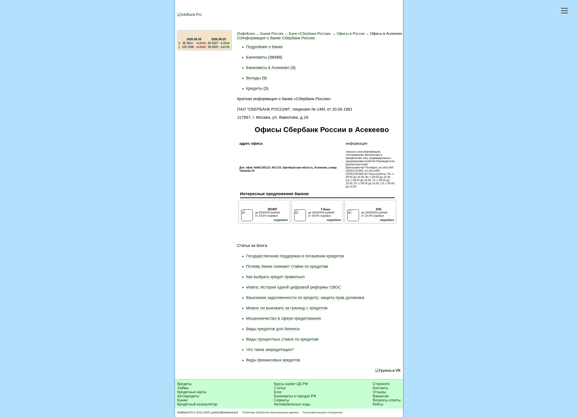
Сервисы (281, 400)
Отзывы (379, 392)
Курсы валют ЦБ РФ (291, 384)
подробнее (281, 220)
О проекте (381, 384)
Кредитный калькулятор (197, 404)
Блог (278, 392)
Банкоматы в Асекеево (267, 67)
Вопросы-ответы (387, 400)
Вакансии (381, 396)
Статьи (280, 388)
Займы (183, 388)
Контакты (380, 388)
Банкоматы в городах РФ (295, 396)
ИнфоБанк (246, 34)
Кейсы (378, 404)
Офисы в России (351, 34)
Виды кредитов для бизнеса (273, 329)
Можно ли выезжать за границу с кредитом (286, 308)
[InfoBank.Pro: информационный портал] (189, 15)
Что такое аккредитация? (270, 349)
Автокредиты (188, 396)
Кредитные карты (192, 392)
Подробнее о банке (264, 47)
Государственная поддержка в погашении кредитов (295, 256)
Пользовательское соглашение (323, 412)
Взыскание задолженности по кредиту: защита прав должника (305, 297)
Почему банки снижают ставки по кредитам (287, 266)
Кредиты (254, 88)
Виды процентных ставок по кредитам (282, 339)
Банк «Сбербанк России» (310, 34)
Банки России (271, 34)
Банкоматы (256, 57)
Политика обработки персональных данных (270, 412)
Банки (182, 400)
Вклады (253, 78)
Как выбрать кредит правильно (275, 277)
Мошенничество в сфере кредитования (283, 318)
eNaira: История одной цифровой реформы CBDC (293, 287)
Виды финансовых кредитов (273, 360)
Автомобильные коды (292, 404)
